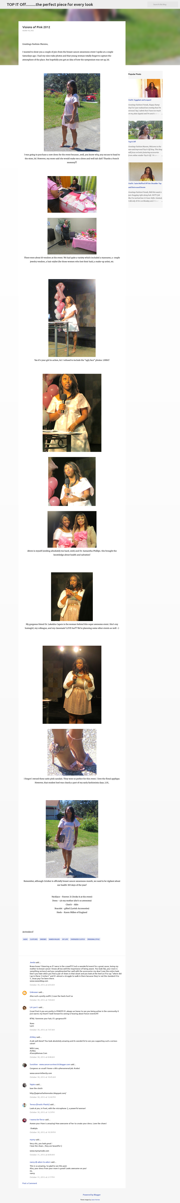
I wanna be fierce (37, 1119)
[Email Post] (23, 936)
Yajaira (33, 1084)
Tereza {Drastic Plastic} (39, 1104)
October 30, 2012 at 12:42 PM (43, 1097)
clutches (33, 939)
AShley (33, 1037)
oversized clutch (78, 939)
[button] (23, 35)
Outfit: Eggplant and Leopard (139, 100)
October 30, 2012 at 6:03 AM (42, 984)
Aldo (25, 939)
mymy (32, 1139)
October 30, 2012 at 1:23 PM (42, 1112)
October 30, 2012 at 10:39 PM (43, 1132)
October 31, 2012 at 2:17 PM (42, 1177)
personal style (93, 939)
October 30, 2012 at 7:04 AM (42, 1000)
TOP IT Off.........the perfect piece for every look (50, 4)
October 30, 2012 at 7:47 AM (42, 1029)
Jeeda (32, 962)
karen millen (54, 939)
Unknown (34, 992)
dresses (43, 939)
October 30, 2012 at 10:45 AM (43, 1077)
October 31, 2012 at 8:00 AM (42, 1154)
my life (65, 939)
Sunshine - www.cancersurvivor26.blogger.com (50, 1064)
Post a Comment (29, 1183)
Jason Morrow (95, 1200)
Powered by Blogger (91, 1194)
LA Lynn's (34, 1007)
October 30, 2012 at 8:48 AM (42, 1057)
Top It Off (132, 141)
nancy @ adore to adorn (40, 1162)
